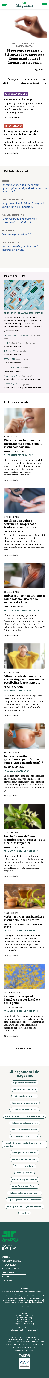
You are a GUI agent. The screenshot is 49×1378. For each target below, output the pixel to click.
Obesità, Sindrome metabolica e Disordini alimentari (23, 1144)
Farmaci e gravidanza (16, 770)
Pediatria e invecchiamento (24, 1159)
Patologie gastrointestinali (21, 610)
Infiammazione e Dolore (18, 690)
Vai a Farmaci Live (13, 330)
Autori (5, 1276)
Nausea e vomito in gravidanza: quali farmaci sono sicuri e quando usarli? (23, 760)
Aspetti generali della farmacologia (24, 1199)
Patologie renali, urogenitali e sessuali (24, 1206)
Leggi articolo (12, 153)
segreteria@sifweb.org (24, 1323)
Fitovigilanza (9, 1265)
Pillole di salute (10, 1268)
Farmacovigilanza (11, 1261)
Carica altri (24, 1048)
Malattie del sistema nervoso (24, 1123)
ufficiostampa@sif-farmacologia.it (24, 1330)
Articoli (6, 1257)
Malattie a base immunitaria (24, 1109)
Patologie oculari (24, 1172)
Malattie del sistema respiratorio (25, 1193)
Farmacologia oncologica (24, 1089)
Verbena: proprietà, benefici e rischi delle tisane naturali (24, 918)
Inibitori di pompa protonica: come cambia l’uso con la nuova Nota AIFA (24, 599)
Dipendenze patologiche (18, 455)
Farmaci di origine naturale (21, 851)
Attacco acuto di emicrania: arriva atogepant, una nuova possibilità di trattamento (24, 679)
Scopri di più (24, 1306)
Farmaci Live (8, 1272)
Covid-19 (25, 1213)
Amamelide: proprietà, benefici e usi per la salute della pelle (22, 1000)
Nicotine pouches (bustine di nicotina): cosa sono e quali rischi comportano (24, 444)
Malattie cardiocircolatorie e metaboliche (24, 1116)
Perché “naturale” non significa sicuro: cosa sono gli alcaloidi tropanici (24, 840)
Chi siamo (7, 1280)
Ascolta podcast (13, 117)
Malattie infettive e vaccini (24, 1129)
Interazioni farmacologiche (24, 1103)
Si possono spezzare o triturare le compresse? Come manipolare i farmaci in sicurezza (24, 57)
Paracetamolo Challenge (18, 99)
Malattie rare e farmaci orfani (24, 1136)
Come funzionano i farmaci (24, 1186)
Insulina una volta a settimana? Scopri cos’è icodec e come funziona (20, 524)
